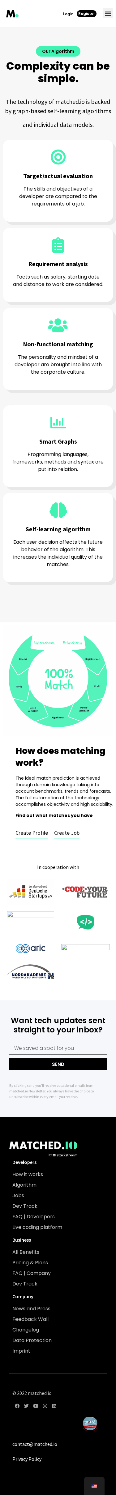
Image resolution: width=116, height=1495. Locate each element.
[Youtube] (35, 1406)
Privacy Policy (26, 1459)
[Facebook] (17, 1406)
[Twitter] (26, 1406)
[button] (108, 13)
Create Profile (31, 832)
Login (68, 13)
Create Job (66, 832)
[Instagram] (44, 1406)
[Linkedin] (54, 1406)
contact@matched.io (34, 1444)
